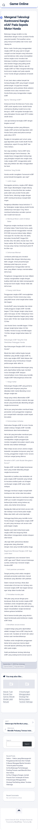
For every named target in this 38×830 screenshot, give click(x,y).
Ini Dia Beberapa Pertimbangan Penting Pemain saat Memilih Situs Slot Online (18, 770)
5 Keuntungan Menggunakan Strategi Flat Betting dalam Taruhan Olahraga (26, 697)
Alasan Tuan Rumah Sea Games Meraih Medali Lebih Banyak (9, 697)
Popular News (19, 666)
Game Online (19, 4)
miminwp (22, 664)
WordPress (18, 822)
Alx (30, 822)
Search (8, 740)
